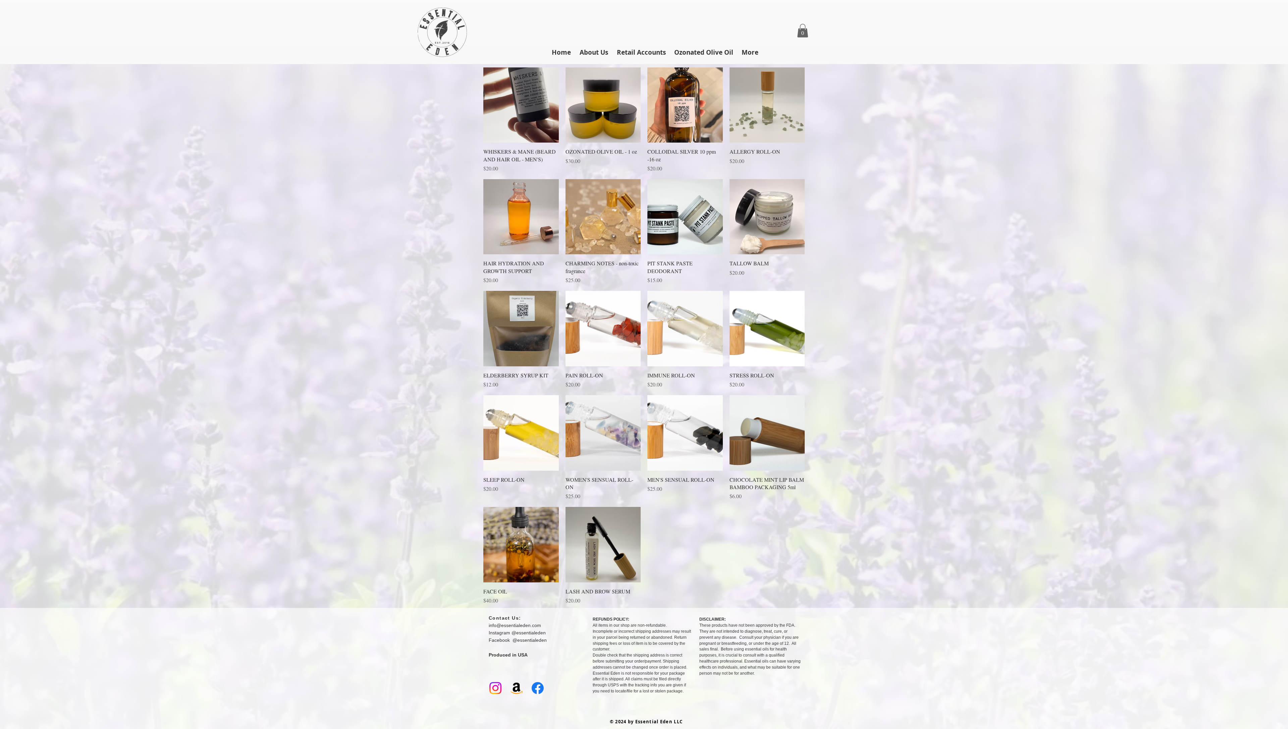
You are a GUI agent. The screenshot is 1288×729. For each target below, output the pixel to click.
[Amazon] (516, 688)
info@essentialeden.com (515, 625)
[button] (802, 31)
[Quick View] (521, 105)
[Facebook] (538, 688)
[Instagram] (495, 688)
